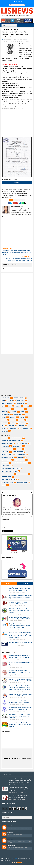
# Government (17, 200)
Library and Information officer (9, 471)
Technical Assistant (22, 482)
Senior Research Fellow (7, 482)
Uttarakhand (26, 428)
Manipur (4, 417)
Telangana (21, 425)
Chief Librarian (5, 446)
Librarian (20, 457)
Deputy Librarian (17, 446)
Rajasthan (22, 422)
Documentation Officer (7, 449)
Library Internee (5, 465)
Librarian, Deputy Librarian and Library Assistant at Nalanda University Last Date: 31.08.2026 (19, 789)
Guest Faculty (5, 451)
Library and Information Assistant (10, 468)
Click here (17, 182)
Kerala (22, 411)
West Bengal (5, 431)
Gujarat (18, 406)
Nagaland (4, 420)
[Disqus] (17, 292)
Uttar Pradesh (13, 428)
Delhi (3, 406)
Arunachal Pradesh (19, 397)
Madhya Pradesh (5, 414)
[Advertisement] (17, 122)
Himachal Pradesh (6, 409)
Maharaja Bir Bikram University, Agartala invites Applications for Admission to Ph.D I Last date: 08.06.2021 (20, 664)
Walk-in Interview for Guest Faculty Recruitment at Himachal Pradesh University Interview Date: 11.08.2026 (20, 610)
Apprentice (4, 437)
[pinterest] (21, 1)
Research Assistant (23, 474)
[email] (19, 1)
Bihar (11, 400)
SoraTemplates (12, 856)
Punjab (13, 422)
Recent (8, 583)
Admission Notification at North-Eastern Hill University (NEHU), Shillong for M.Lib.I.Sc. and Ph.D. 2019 (20, 724)
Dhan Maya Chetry (27, 856)
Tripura (3, 428)
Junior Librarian (14, 41)
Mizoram (22, 417)
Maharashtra (17, 414)
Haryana (27, 406)
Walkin (27, 41)
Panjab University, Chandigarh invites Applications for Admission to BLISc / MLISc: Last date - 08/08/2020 (20, 672)
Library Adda (10, 839)
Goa (10, 406)
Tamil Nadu (11, 425)
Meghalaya (12, 417)
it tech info (9, 826)
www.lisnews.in (13, 858)
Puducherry (4, 422)
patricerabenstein (11, 845)
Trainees (4, 485)
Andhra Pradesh (5, 397)
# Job (22, 200)
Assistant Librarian (16, 437)
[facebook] (12, 1)
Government (5, 41)
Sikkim (3, 425)
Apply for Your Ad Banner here (17, 758)
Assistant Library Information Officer (11, 440)
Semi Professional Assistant (9, 479)
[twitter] (14, 1)
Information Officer (18, 451)
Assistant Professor (7, 443)
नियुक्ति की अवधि (20, 93)
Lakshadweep (22, 41)
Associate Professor (22, 443)
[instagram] (16, 1)
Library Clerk (5, 462)
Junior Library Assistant (8, 457)
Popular (25, 583)
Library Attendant (19, 460)
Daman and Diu (20, 403)
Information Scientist (7, 454)
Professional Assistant (7, 474)
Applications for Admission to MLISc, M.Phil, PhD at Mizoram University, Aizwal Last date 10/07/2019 (20, 716)
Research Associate (6, 476)
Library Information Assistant (20, 462)
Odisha (21, 420)
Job (10, 41)
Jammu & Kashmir (19, 409)
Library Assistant (6, 460)
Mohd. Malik (10, 832)
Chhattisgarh (20, 400)
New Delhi (12, 420)
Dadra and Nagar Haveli (7, 403)
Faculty (19, 449)
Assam (3, 400)
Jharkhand (4, 411)
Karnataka (14, 411)
